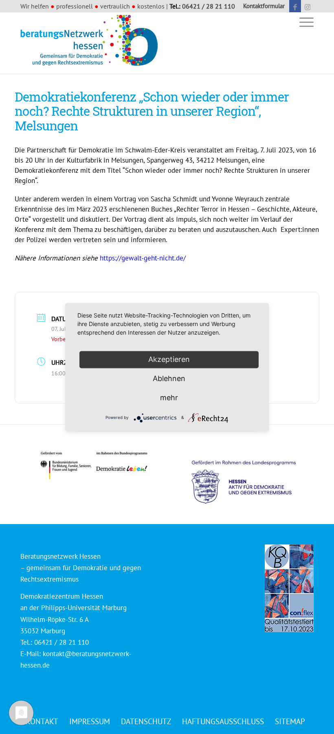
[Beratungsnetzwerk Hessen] (91, 43)
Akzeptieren (169, 359)
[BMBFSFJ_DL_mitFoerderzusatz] (94, 465)
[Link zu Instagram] (307, 6)
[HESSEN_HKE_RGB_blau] (252, 474)
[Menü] (304, 22)
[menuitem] (262, 6)
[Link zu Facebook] (295, 6)
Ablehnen (169, 378)
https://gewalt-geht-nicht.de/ (143, 257)
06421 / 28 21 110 (208, 6)
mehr (169, 397)
